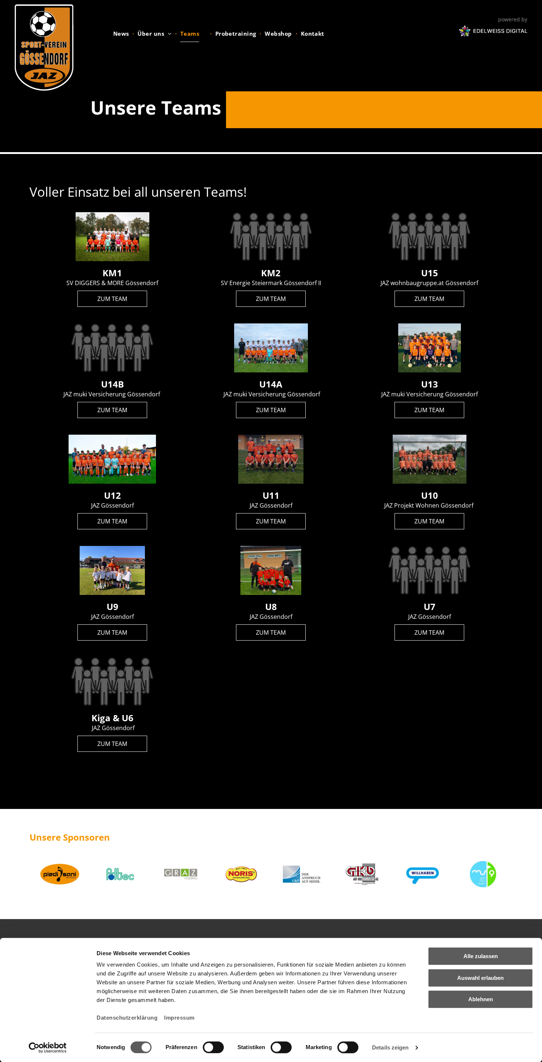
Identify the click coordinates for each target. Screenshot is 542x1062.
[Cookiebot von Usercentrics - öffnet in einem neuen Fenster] (47, 1047)
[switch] (213, 1047)
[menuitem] (122, 33)
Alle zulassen (480, 956)
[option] (59, 874)
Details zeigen (390, 1047)
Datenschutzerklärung (127, 1017)
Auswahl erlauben (480, 978)
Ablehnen (480, 999)
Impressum (179, 1017)
